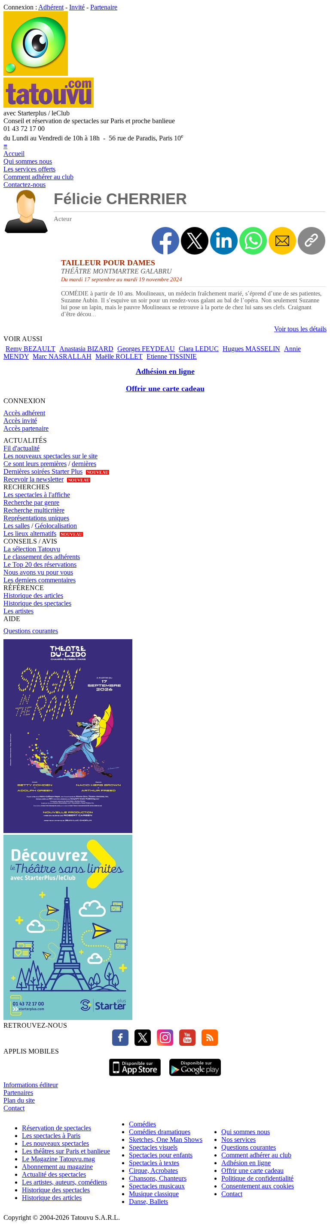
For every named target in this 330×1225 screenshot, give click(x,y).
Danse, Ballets (148, 1201)
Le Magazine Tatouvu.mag (58, 1159)
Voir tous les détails (300, 329)
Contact (13, 1108)
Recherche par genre (31, 502)
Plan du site (19, 1100)
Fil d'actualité (21, 448)
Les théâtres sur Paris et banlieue (66, 1151)
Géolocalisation (56, 525)
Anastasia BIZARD (86, 348)
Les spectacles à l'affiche (36, 494)
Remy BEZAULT (30, 348)
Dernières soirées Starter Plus (42, 471)
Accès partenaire (26, 428)
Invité (77, 7)
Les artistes (18, 611)
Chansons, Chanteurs (157, 1178)
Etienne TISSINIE (172, 356)
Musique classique (154, 1193)
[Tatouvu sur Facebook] (120, 1043)
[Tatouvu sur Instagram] (163, 1043)
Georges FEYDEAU (146, 348)
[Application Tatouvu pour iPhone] (135, 1077)
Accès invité (20, 420)
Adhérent (51, 7)
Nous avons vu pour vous (38, 572)
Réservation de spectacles (56, 1128)
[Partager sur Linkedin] (224, 241)
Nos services (238, 1139)
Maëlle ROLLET (119, 356)
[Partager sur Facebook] (165, 241)
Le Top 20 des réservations (39, 564)
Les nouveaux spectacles (55, 1143)
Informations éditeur (30, 1084)
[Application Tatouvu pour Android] (195, 1077)
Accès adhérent (24, 413)
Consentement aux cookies (257, 1186)
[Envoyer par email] (282, 241)
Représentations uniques (36, 518)
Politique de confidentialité (257, 1178)
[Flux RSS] (207, 1043)
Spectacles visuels (153, 1147)
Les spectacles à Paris (51, 1135)
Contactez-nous (24, 184)
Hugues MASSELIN (251, 348)
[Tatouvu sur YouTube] (185, 1043)
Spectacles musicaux (157, 1186)
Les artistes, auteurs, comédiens (64, 1182)
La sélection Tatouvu (31, 549)
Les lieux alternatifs (29, 533)
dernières (84, 463)
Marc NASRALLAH (62, 356)
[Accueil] (35, 73)
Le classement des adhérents (41, 556)
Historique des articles (33, 595)
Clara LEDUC (199, 348)
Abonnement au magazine (57, 1166)
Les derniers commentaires (39, 580)
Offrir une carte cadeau (165, 388)
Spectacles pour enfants (160, 1155)
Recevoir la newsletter (33, 479)
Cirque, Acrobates (153, 1170)
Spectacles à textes (154, 1162)
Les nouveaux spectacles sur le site (50, 456)
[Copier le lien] (311, 241)
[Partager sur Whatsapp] (253, 241)
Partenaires (18, 1092)
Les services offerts (29, 169)
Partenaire (103, 7)
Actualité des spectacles (54, 1174)
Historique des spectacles (37, 603)
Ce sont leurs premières (35, 463)
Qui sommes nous (27, 161)
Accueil (13, 153)
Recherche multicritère (33, 510)
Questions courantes (30, 630)
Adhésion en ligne (165, 371)
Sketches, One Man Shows (165, 1139)
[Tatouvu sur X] (140, 1043)
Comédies (142, 1124)
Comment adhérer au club (38, 176)
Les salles (16, 525)
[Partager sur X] (194, 241)
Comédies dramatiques (159, 1131)
